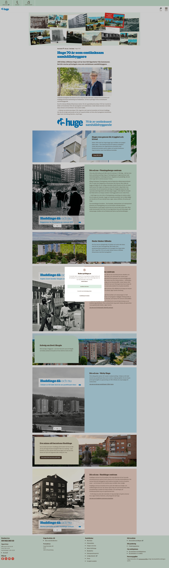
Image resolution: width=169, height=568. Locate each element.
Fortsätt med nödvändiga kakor (84, 291)
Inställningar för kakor (85, 295)
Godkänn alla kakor (84, 286)
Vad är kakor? (84, 281)
